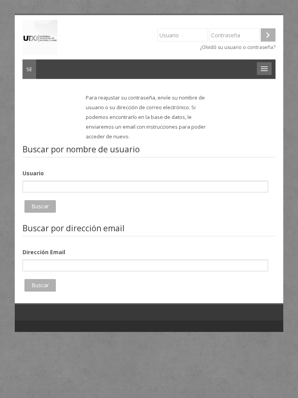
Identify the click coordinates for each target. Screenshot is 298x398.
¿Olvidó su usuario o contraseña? (237, 47)
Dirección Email (44, 252)
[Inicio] (40, 36)
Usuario (33, 173)
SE (29, 69)
